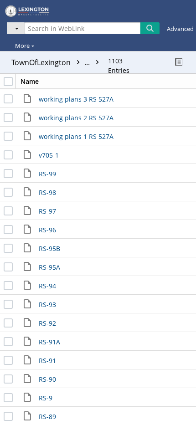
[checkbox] (8, 81)
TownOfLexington (51, 62)
